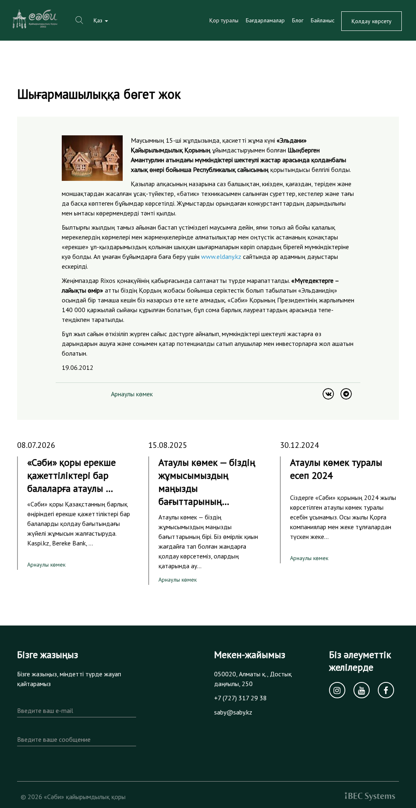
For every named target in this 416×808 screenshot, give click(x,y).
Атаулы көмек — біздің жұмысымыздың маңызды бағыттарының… (206, 482)
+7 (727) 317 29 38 (240, 698)
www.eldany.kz (221, 256)
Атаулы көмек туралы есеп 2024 (336, 469)
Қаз (98, 20)
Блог (297, 20)
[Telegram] (346, 394)
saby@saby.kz (233, 712)
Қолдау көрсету (371, 21)
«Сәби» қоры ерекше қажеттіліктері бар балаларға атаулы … (71, 475)
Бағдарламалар (265, 20)
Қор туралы (223, 20)
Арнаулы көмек (132, 394)
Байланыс (322, 20)
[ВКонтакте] (328, 394)
